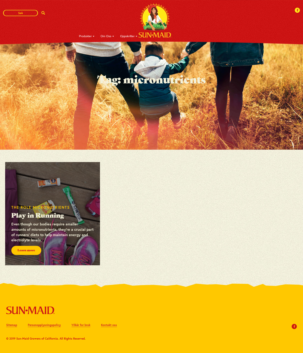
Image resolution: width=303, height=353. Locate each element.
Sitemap (11, 325)
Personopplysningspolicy (44, 325)
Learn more (26, 250)
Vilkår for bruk (81, 325)
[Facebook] (297, 10)
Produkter (85, 36)
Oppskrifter (127, 36)
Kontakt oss (109, 325)
